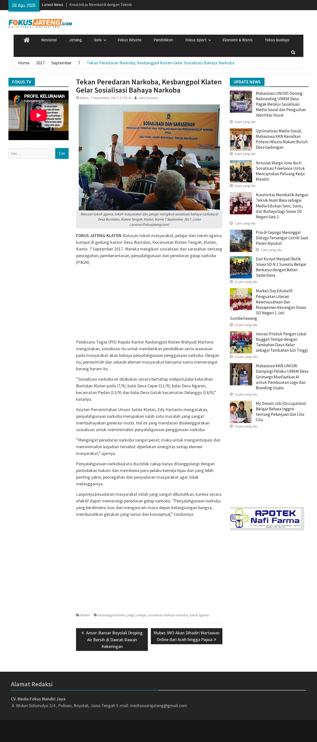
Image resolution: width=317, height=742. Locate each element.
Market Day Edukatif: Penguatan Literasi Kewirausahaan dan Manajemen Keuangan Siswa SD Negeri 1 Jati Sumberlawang (268, 304)
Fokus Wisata (129, 40)
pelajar (141, 615)
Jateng (75, 40)
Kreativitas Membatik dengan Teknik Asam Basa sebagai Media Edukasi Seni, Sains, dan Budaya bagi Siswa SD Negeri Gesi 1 (282, 205)
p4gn (131, 615)
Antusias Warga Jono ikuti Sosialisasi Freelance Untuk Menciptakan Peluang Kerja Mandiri (280, 171)
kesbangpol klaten (112, 615)
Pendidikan (163, 40)
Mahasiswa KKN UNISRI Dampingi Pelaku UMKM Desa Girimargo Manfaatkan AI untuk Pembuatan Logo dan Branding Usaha (282, 376)
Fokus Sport (196, 40)
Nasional (49, 40)
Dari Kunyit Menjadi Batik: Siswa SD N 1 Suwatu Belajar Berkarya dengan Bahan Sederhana (281, 267)
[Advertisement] (149, 304)
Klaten (85, 615)
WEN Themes (174, 735)
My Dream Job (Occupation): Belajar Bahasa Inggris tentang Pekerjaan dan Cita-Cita (281, 411)
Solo (98, 40)
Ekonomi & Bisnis (238, 40)
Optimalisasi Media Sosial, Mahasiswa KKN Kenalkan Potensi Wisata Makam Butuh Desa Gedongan (282, 139)
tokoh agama (199, 615)
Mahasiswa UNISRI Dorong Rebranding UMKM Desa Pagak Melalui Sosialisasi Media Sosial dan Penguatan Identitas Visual (281, 104)
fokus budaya (277, 40)
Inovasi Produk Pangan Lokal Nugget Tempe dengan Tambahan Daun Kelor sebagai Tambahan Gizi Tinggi (282, 342)
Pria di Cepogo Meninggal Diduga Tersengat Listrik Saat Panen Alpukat (282, 238)
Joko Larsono (148, 98)
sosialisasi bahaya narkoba (168, 615)
